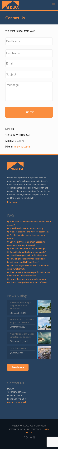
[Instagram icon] (34, 437)
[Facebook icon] (24, 437)
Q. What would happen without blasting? (26, 248)
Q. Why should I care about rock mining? (26, 228)
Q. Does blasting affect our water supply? (26, 252)
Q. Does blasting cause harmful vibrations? (27, 255)
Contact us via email (16, 402)
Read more (18, 367)
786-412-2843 (22, 146)
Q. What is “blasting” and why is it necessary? (28, 232)
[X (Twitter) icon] (27, 437)
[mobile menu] (53, 5)
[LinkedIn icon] (30, 437)
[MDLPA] (10, 5)
